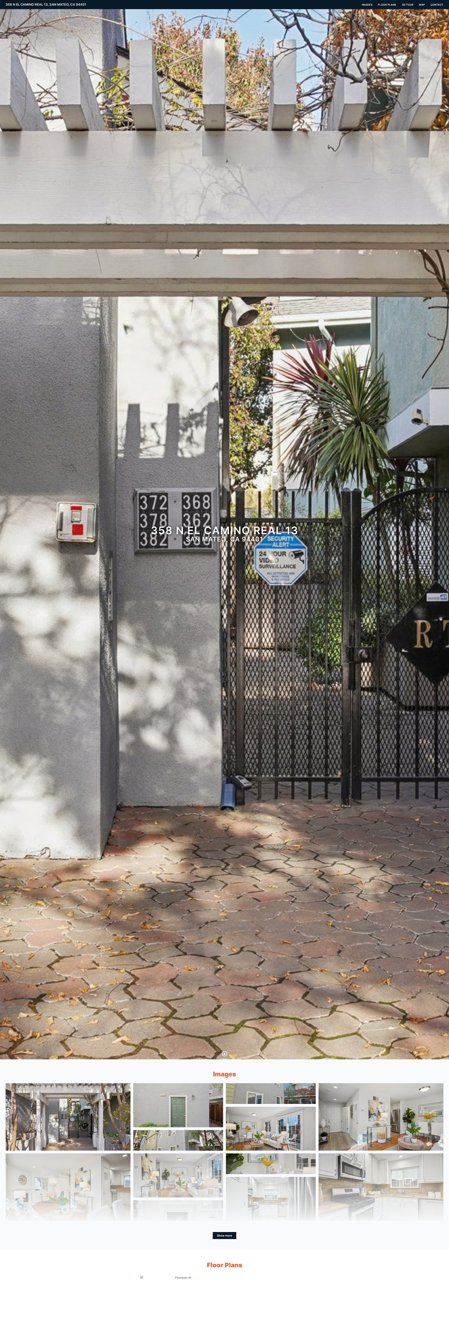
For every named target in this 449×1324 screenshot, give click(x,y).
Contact (437, 4)
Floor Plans (387, 4)
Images (367, 4)
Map (422, 4)
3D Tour (407, 4)
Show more (224, 1235)
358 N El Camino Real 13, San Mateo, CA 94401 (46, 4)
